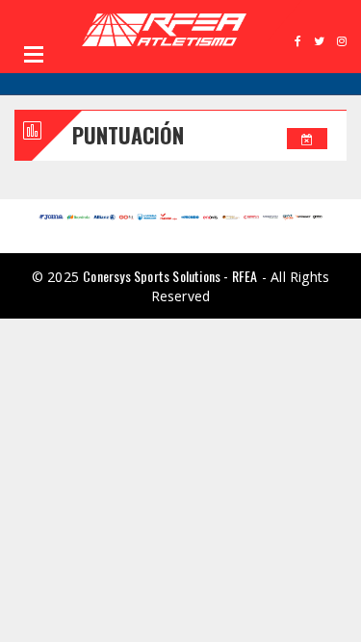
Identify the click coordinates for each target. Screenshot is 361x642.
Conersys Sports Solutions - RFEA (170, 276)
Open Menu (33, 54)
